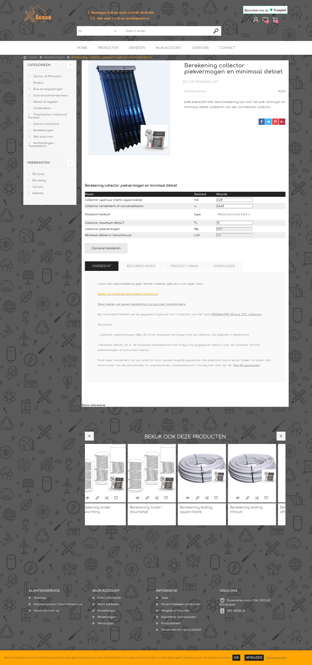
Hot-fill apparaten (246, 365)
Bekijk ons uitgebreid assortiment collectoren (128, 294)
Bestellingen (106, 610)
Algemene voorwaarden (178, 617)
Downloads (224, 266)
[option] (110, 484)
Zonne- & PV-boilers (47, 76)
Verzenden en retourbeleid (181, 629)
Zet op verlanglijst (124, 498)
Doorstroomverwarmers (50, 95)
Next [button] (281, 436)
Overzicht (101, 266)
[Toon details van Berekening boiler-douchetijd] (110, 468)
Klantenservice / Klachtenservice (58, 604)
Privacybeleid (170, 623)
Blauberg (39, 180)
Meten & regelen (45, 101)
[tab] (101, 266)
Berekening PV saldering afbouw (260, 510)
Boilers (37, 82)
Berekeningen (42, 130)
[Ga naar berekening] (95, 498)
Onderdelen (41, 108)
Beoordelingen (141, 266)
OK (236, 657)
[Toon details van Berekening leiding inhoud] (210, 468)
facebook (262, 121)
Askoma (38, 193)
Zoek (164, 597)
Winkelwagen (275, 19)
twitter (268, 121)
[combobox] (165, 31)
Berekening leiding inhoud (204, 510)
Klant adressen (108, 604)
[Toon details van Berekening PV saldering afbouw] (260, 468)
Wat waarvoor (42, 136)
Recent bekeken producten (181, 604)
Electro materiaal (45, 124)
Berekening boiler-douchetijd (104, 510)
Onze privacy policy (276, 658)
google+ (282, 121)
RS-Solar (38, 174)
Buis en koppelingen (47, 89)
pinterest (275, 121)
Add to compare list (114, 498)
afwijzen (254, 657)
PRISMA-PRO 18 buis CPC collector (236, 314)
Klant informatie (109, 597)
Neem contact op (46, 610)
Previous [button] (89, 436)
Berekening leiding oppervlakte (154, 510)
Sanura (37, 186)
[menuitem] (60, 598)
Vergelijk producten (175, 610)
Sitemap (40, 597)
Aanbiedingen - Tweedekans (42, 145)
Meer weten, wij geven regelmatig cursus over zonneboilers (142, 304)
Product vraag (184, 266)
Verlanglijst (105, 623)
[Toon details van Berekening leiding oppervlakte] (160, 468)
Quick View (105, 498)
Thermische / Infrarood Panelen (47, 116)
